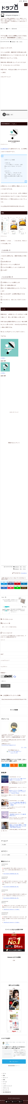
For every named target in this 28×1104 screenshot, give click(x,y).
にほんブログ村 (14, 752)
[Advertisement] (14, 92)
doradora (24, 573)
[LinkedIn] (24, 584)
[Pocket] (10, 588)
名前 (2, 654)
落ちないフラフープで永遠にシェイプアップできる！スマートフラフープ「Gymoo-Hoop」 (17, 792)
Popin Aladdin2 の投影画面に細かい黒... (11, 873)
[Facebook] (10, 584)
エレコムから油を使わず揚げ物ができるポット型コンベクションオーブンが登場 (17, 803)
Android (15, 28)
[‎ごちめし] (9, 347)
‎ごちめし (3, 358)
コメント (3, 639)
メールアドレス (5, 660)
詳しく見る (23, 747)
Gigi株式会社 (4, 148)
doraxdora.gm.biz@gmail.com (9, 745)
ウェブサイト (4, 666)
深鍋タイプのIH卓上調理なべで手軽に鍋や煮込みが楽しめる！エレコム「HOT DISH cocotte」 (17, 826)
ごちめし (3, 373)
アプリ (9, 28)
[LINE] (17, 588)
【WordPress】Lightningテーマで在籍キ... (11, 909)
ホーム (3, 28)
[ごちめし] (5, 366)
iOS (17, 41)
